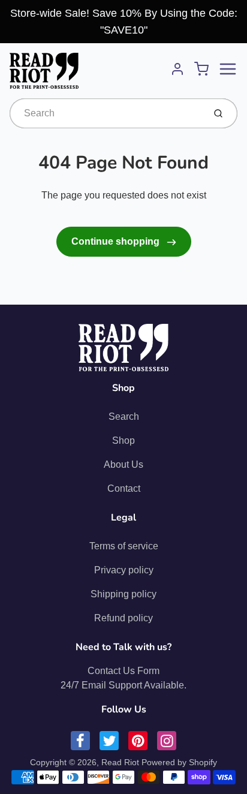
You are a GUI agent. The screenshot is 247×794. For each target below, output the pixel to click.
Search (124, 416)
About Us (123, 464)
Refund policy (123, 618)
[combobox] (106, 113)
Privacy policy (123, 570)
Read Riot (120, 762)
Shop (123, 440)
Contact (123, 488)
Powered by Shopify (179, 762)
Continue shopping (116, 241)
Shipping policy (123, 594)
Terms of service (123, 546)
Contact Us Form (123, 671)
